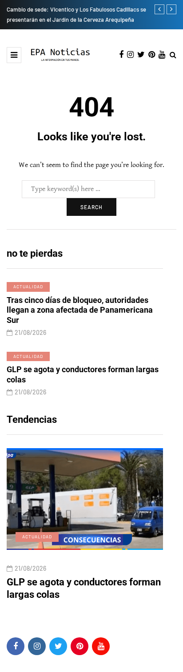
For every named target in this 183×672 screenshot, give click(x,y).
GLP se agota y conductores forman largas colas (83, 374)
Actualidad (28, 286)
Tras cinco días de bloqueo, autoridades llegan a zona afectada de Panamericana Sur (80, 310)
